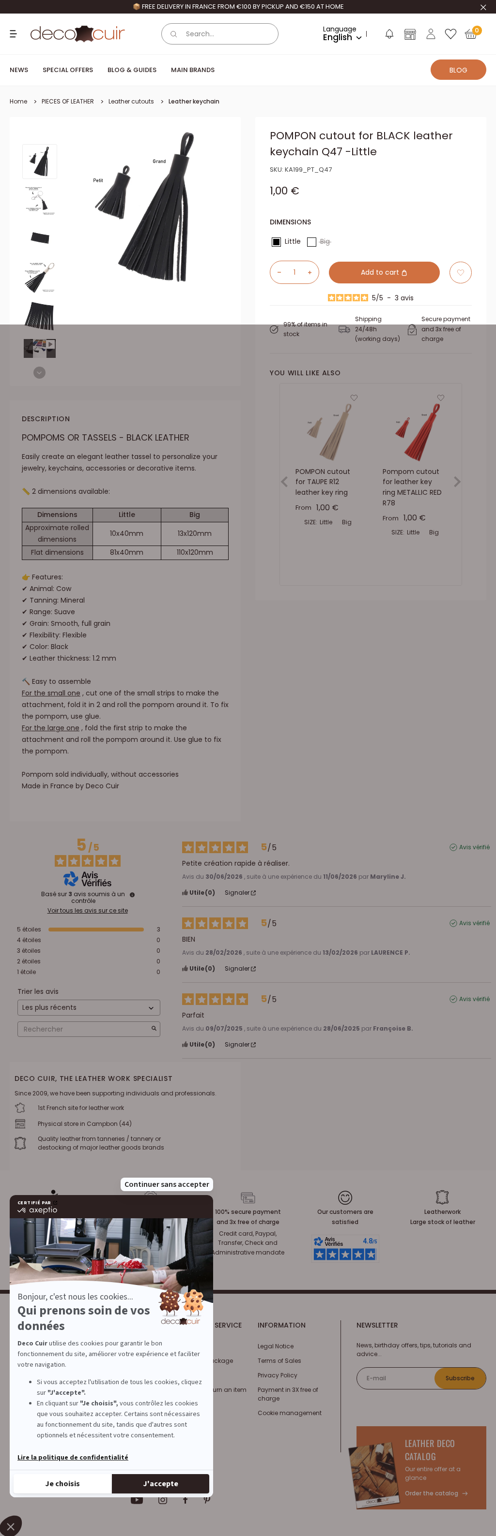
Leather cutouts (131, 101)
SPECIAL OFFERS (68, 69)
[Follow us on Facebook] (185, 1499)
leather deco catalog (430, 1449)
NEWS (19, 69)
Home (18, 101)
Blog (458, 70)
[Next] (39, 373)
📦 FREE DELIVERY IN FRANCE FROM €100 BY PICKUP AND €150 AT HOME (238, 6)
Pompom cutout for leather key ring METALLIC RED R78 (412, 486)
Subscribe (460, 1378)
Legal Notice (276, 1346)
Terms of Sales (279, 1361)
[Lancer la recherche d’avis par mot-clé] (154, 1029)
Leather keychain (194, 101)
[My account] (430, 34)
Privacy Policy (277, 1375)
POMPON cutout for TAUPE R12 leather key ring (322, 481)
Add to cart (381, 272)
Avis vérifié (474, 847)
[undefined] (132, 895)
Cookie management (290, 1413)
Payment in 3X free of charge (288, 1394)
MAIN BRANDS (193, 69)
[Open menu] (14, 34)
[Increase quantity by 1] (313, 272)
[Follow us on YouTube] (137, 1499)
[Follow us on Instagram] (163, 1499)
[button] (389, 36)
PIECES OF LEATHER (68, 101)
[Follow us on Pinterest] (206, 1499)
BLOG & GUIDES (132, 69)
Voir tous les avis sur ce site (87, 910)
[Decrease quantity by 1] (275, 272)
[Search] (174, 34)
